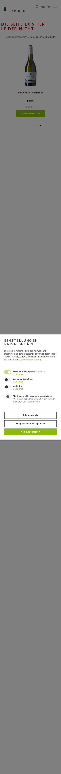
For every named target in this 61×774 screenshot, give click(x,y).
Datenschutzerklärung (30, 360)
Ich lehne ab (30, 415)
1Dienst (18, 374)
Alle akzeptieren (30, 432)
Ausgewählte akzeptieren (30, 423)
